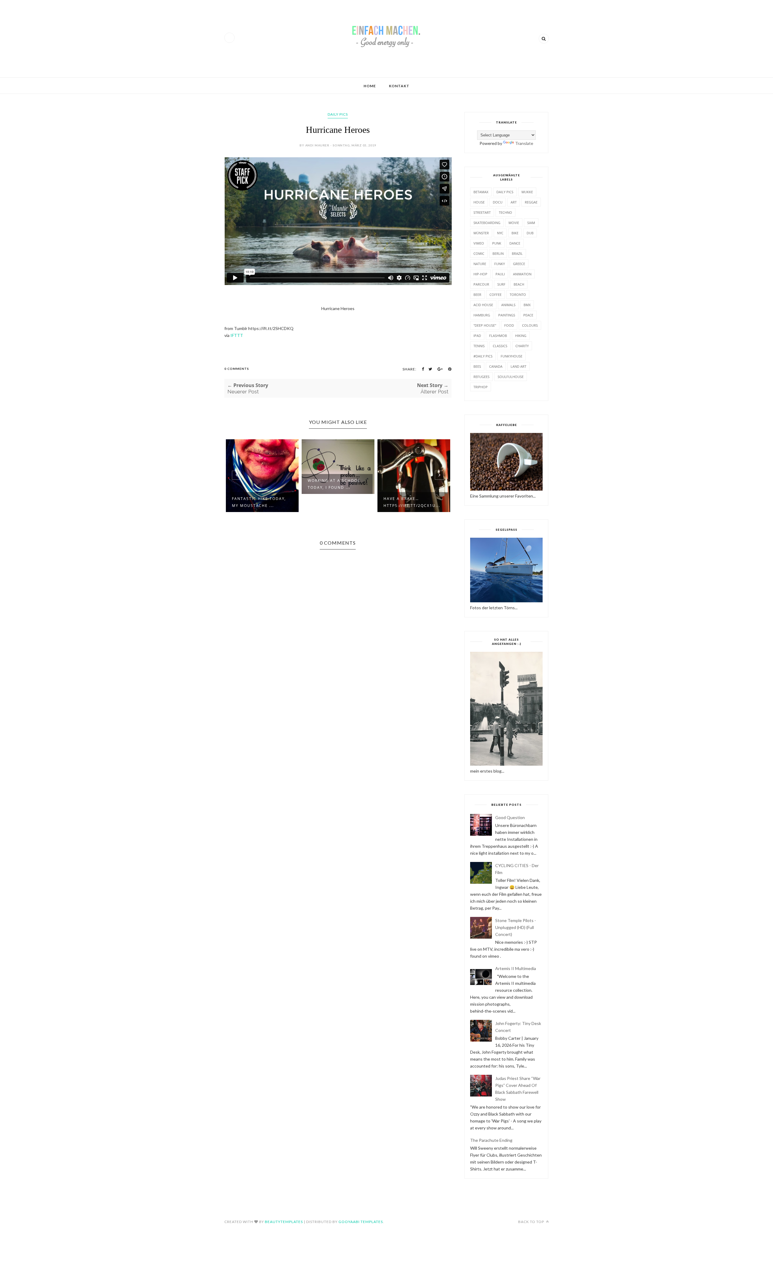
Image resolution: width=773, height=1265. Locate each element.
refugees (481, 376)
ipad (477, 335)
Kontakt (399, 86)
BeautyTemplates (284, 1221)
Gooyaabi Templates (360, 1221)
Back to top (531, 1221)
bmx (527, 305)
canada (495, 366)
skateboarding (486, 222)
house (479, 202)
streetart (482, 212)
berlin (498, 253)
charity (522, 346)
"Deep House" (484, 325)
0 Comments (236, 368)
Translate (524, 143)
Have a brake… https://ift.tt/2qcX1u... (411, 502)
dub (530, 233)
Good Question (510, 817)
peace (528, 315)
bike (515, 233)
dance (514, 243)
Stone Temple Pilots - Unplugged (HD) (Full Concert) (515, 927)
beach (519, 284)
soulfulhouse (511, 376)
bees (477, 366)
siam (531, 222)
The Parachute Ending (491, 1140)
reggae (531, 202)
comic (478, 253)
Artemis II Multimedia (515, 968)
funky (499, 263)
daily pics (338, 114)
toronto (518, 294)
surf (501, 284)
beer (477, 294)
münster (481, 233)
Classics (500, 346)
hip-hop (480, 274)
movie (513, 222)
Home (370, 86)
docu (497, 202)
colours (530, 325)
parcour (481, 284)
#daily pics (482, 356)
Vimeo (478, 243)
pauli (500, 274)
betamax (480, 192)
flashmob (498, 335)
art (514, 202)
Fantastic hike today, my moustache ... (259, 502)
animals (508, 305)
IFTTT (236, 335)
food (509, 325)
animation (522, 274)
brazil (517, 253)
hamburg (481, 315)
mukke (527, 192)
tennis (479, 346)
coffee (495, 294)
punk (496, 243)
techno (505, 212)
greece (519, 263)
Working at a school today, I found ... (334, 484)
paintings (506, 315)
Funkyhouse (511, 356)
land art (518, 366)
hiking (520, 335)
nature (479, 263)
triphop (480, 387)
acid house (483, 305)
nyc (500, 233)
